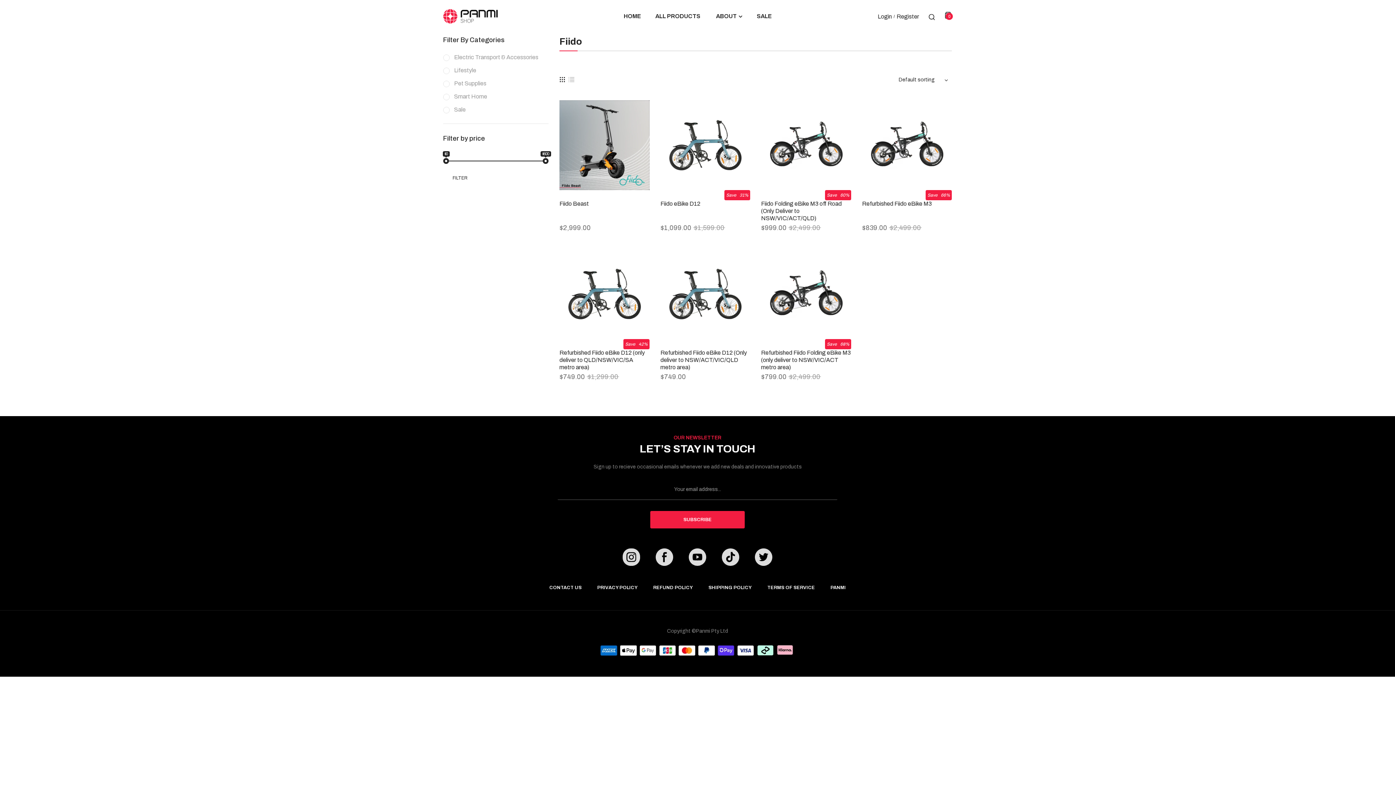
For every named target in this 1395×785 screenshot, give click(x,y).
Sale (460, 109)
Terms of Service (791, 587)
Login (885, 16)
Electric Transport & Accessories (496, 57)
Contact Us (565, 587)
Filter (460, 178)
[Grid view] (562, 79)
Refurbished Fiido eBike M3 (897, 204)
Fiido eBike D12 (680, 204)
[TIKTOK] (731, 558)
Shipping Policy (730, 587)
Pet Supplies (470, 83)
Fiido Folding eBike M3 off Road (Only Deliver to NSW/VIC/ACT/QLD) (801, 211)
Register (908, 16)
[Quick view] (638, 115)
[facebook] (664, 558)
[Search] (931, 16)
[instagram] (631, 558)
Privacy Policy (617, 587)
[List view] (571, 79)
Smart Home (470, 96)
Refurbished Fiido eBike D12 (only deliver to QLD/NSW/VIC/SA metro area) (602, 360)
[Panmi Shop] (470, 16)
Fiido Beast (574, 204)
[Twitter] (764, 558)
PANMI (838, 587)
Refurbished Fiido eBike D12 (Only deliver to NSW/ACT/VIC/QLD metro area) (703, 360)
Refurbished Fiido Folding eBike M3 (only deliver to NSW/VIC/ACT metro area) (806, 360)
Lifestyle (465, 70)
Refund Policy (673, 587)
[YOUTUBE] (697, 558)
